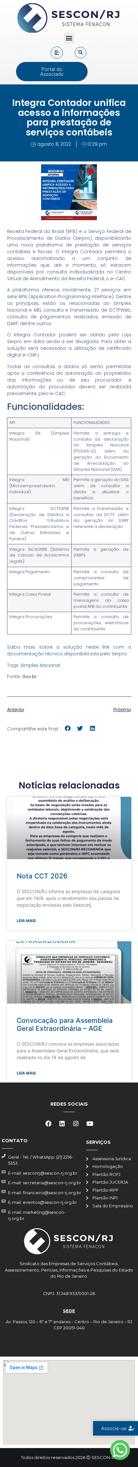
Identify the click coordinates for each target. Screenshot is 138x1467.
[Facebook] (48, 1124)
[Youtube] (90, 1124)
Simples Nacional (40, 665)
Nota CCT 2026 (42, 876)
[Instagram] (76, 1124)
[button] (69, 38)
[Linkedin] (62, 1124)
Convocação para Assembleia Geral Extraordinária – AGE (65, 1024)
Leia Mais (26, 920)
